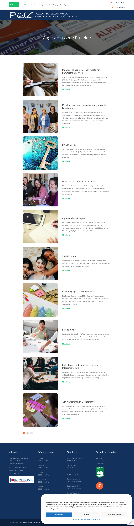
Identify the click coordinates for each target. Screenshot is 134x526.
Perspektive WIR (70, 329)
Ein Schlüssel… (69, 144)
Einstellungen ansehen (114, 514)
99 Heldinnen (69, 256)
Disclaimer (99, 463)
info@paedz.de (120, 7)
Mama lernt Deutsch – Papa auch (78, 181)
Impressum (96, 519)
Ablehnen (86, 514)
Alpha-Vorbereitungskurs (75, 218)
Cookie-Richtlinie (78, 519)
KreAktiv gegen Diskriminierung (78, 291)
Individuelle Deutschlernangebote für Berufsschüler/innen (81, 71)
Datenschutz (88, 519)
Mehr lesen (66, 89)
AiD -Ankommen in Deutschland (78, 401)
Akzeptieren (59, 514)
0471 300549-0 (119, 2)
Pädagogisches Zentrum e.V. (51, 14)
